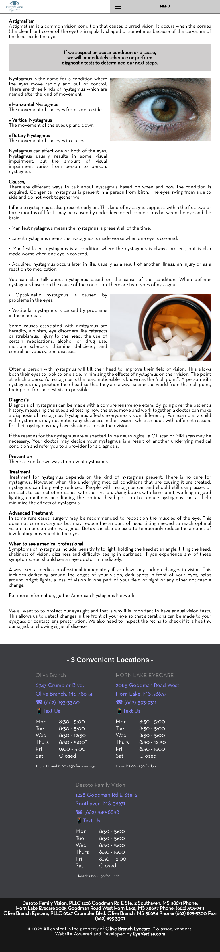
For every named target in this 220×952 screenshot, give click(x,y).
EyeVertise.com (149, 934)
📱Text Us (48, 711)
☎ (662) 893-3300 (58, 702)
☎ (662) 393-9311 (136, 702)
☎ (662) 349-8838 (97, 812)
